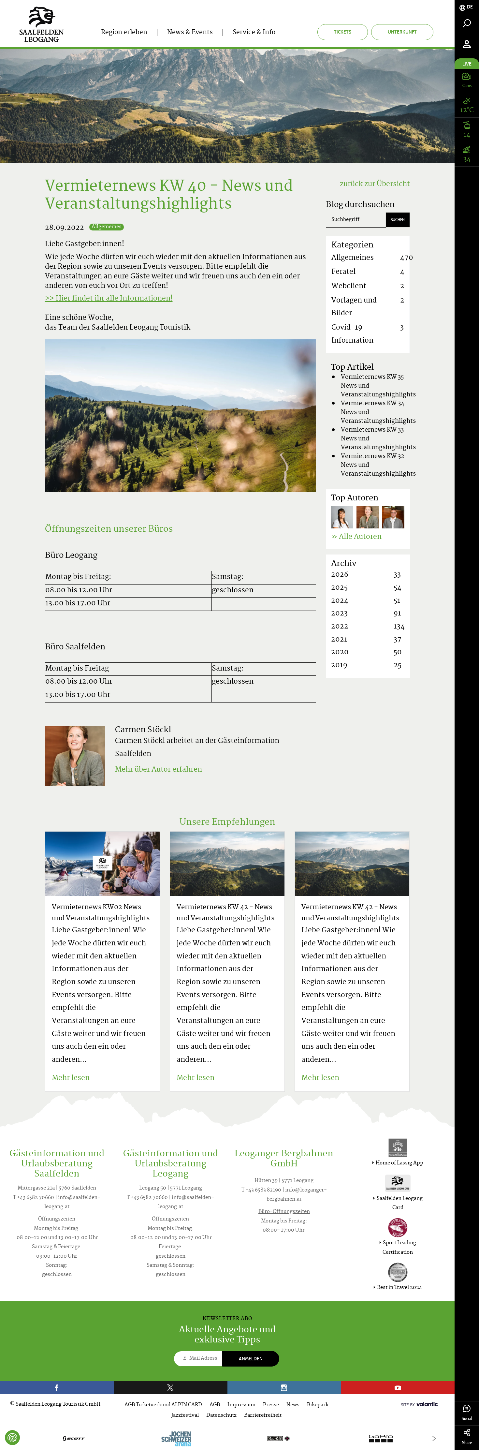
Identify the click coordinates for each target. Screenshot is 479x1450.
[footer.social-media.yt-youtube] (398, 1387)
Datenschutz (221, 1416)
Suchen (398, 219)
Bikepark (317, 1405)
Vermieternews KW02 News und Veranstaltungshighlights (101, 913)
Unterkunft (402, 32)
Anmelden (251, 1358)
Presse (271, 1405)
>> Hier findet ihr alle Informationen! (109, 298)
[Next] (434, 1438)
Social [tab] (467, 1418)
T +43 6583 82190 (261, 1190)
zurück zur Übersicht (375, 184)
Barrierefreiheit (263, 1416)
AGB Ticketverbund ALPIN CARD (163, 1405)
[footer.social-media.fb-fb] (57, 1387)
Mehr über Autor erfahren (158, 770)
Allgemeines (107, 227)
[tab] (467, 7)
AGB (215, 1405)
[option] (227, 1438)
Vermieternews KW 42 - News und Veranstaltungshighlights (225, 913)
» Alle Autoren (356, 537)
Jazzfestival (185, 1416)
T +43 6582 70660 (33, 1198)
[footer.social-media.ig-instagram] (284, 1387)
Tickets (342, 32)
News (292, 1405)
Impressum (241, 1405)
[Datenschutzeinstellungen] (12, 1437)
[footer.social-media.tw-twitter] (170, 1387)
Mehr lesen (71, 1078)
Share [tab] (467, 1442)
